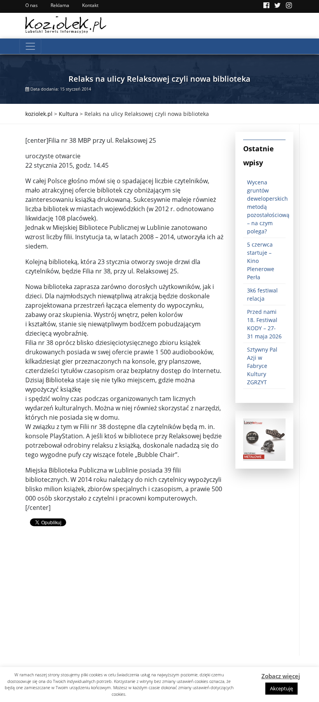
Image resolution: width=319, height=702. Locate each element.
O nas (31, 5)
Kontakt (90, 5)
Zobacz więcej (280, 676)
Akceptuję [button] (281, 688)
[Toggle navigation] (30, 46)
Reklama (60, 5)
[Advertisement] (124, 601)
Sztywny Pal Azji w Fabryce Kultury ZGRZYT (262, 366)
